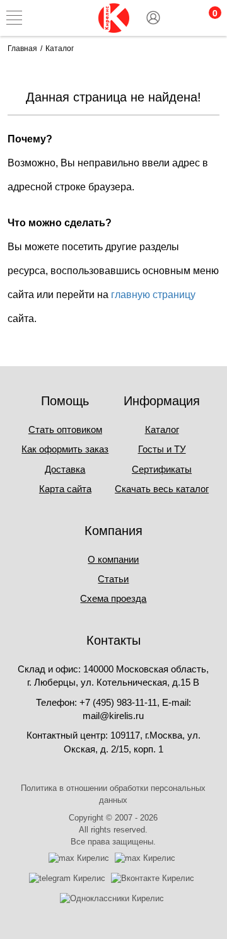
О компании (113, 559)
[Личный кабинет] (153, 18)
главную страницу (153, 294)
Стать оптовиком (65, 429)
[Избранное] (180, 18)
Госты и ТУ (162, 449)
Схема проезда (113, 598)
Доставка (65, 469)
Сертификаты (162, 469)
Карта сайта (65, 488)
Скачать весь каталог (162, 488)
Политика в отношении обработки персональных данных (113, 794)
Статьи (113, 578)
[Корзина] (206, 18)
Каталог (162, 429)
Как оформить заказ (64, 449)
